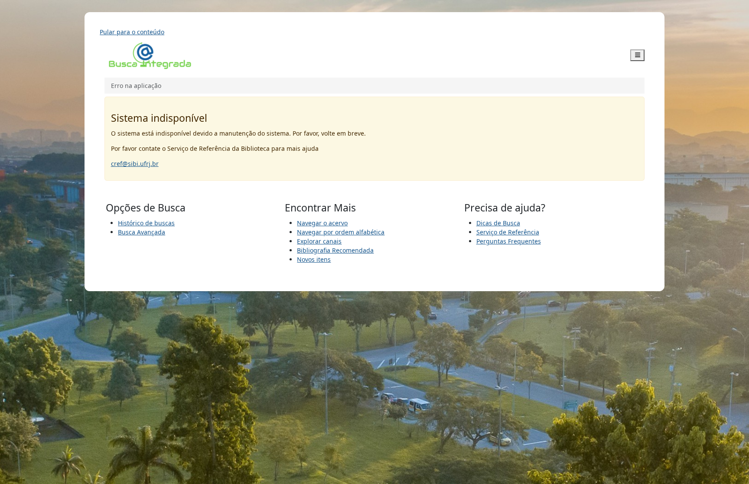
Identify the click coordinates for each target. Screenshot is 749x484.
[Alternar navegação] (637, 55)
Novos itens (314, 259)
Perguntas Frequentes (508, 241)
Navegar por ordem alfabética (340, 232)
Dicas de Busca (498, 223)
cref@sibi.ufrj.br (135, 163)
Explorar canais (319, 241)
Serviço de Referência (507, 232)
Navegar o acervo (322, 223)
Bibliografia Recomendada (335, 250)
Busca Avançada (141, 232)
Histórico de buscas (146, 223)
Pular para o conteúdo (132, 32)
